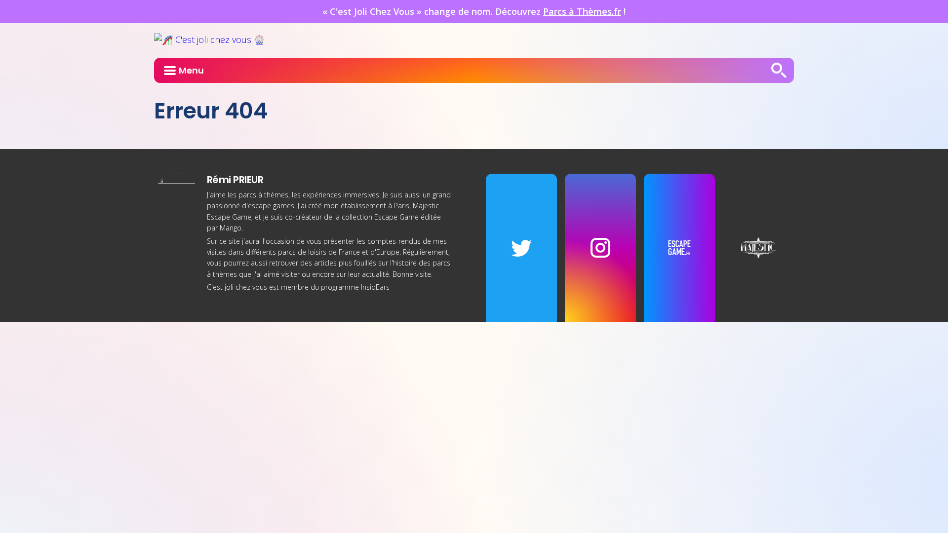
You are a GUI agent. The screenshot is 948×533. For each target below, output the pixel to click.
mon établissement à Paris (366, 205)
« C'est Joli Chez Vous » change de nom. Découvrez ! (474, 11)
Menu (191, 70)
